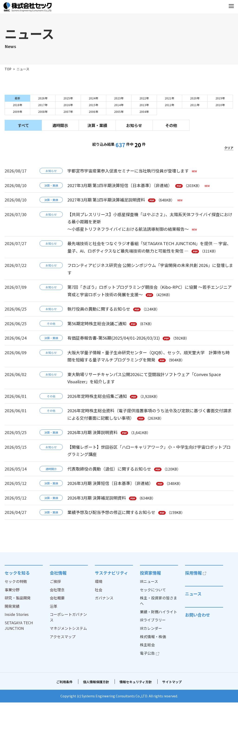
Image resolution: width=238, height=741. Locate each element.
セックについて (153, 589)
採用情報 (193, 573)
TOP (8, 69)
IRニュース (149, 581)
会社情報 (58, 573)
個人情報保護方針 (96, 681)
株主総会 (147, 644)
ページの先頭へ (229, 565)
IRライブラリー (153, 620)
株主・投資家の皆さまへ (158, 600)
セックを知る (17, 573)
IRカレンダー (151, 628)
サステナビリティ (111, 573)
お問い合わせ (197, 615)
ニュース (193, 594)
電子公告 (147, 653)
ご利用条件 (64, 681)
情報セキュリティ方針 (135, 681)
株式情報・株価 (153, 636)
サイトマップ (172, 681)
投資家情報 (150, 573)
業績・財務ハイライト (158, 611)
